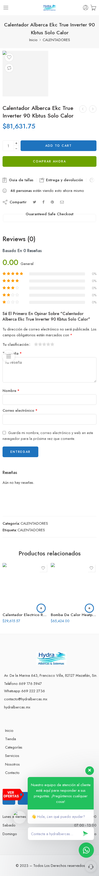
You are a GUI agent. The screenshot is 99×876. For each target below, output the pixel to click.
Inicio (33, 39)
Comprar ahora (49, 161)
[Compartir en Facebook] (43, 202)
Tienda (10, 738)
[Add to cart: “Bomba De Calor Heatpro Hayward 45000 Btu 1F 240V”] (89, 608)
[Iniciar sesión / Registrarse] (85, 8)
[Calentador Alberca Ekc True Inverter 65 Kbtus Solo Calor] (83, 109)
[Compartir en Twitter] (34, 202)
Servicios (12, 755)
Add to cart (58, 145)
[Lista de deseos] (9, 57)
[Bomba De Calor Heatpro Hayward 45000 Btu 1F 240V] (73, 586)
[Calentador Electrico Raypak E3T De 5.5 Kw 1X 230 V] (25, 586)
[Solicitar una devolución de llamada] (90, 866)
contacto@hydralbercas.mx (25, 699)
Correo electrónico (20, 410)
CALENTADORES (56, 39)
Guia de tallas (20, 180)
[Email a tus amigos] (62, 202)
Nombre (11, 390)
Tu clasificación (16, 344)
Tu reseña (12, 353)
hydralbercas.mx (17, 707)
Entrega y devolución (64, 180)
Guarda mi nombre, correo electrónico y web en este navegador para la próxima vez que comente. (48, 435)
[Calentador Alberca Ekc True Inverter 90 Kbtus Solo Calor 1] (25, 73)
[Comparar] (9, 68)
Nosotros (12, 764)
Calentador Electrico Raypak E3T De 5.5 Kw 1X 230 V (25, 615)
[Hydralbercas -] (49, 8)
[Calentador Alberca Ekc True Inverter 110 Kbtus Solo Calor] (92, 109)
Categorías (13, 747)
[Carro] (93, 8)
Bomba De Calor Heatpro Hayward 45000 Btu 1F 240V (73, 615)
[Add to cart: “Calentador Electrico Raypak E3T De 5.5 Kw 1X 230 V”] (41, 608)
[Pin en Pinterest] (52, 202)
